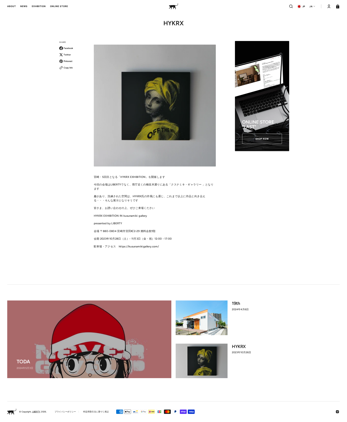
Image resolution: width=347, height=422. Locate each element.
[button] (291, 6)
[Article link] (89, 339)
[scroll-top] (339, 414)
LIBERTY (36, 411)
